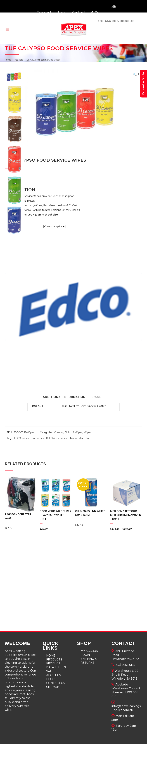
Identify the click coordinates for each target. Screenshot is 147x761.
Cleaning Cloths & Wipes (68, 432)
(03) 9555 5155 (125, 665)
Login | (62, 12)
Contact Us (55, 683)
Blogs (51, 679)
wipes (63, 438)
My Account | (45, 12)
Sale (50, 671)
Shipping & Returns (89, 660)
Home (8, 59)
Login (85, 655)
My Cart (95, 12)
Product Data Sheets (56, 665)
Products (18, 59)
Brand (96, 397)
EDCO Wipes (21, 438)
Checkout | (78, 12)
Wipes (87, 432)
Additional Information (64, 397)
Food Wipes (37, 438)
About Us (53, 675)
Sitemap (52, 687)
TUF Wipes (52, 438)
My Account (90, 651)
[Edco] (73, 307)
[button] (136, 74)
